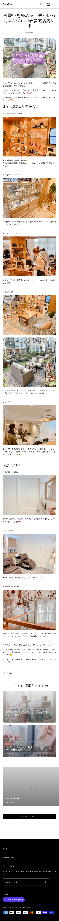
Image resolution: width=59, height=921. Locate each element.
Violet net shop (12, 907)
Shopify (28, 907)
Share (9, 673)
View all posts (29, 817)
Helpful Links (8, 858)
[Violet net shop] (7, 4)
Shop (5, 849)
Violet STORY (12, 799)
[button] (41, 4)
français (5, 894)
